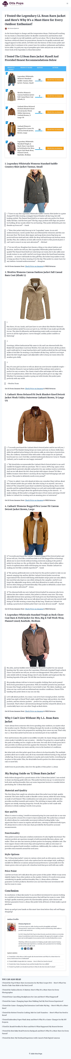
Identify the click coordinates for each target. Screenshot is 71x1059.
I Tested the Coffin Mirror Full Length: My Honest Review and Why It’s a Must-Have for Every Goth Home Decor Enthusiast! (33, 957)
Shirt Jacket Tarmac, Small (28, 166)
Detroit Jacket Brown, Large (20, 509)
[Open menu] (67, 3)
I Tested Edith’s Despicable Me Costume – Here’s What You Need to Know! (30, 961)
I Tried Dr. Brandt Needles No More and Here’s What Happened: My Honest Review (32, 1027)
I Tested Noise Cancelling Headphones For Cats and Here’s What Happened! (30, 997)
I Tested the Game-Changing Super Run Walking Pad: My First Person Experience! (32, 1001)
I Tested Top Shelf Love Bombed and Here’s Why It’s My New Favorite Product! (31, 967)
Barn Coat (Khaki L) (15, 275)
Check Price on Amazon (54, 80)
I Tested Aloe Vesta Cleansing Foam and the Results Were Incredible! (28, 964)
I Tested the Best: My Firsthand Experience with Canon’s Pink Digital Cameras (31, 1038)
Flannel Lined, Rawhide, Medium (22, 621)
